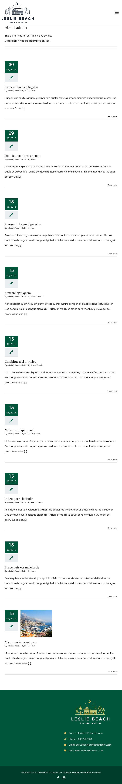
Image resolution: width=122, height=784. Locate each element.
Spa (38, 434)
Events (34, 502)
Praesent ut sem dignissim (23, 224)
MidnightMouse (55, 772)
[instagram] (64, 777)
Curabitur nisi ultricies (20, 361)
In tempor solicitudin (19, 499)
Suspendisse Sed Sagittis (21, 87)
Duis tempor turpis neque (22, 155)
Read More (112, 116)
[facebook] (58, 777)
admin (10, 91)
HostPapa (96, 772)
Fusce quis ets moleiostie (22, 567)
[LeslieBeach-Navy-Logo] (18, 3)
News (33, 91)
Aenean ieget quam (18, 293)
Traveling (40, 365)
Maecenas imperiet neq (21, 642)
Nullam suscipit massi (20, 430)
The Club (40, 297)
